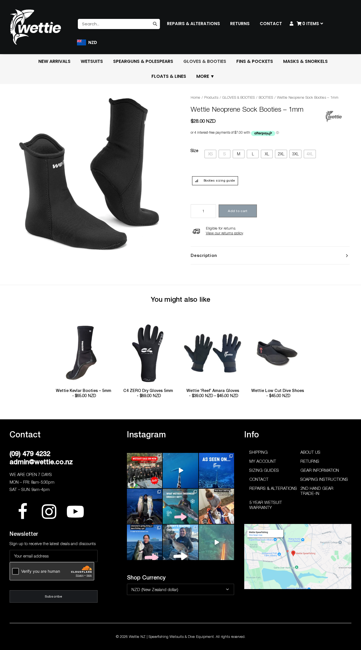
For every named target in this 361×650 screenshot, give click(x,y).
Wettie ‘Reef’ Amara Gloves (212, 393)
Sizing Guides (264, 470)
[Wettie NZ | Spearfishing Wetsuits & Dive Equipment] (35, 26)
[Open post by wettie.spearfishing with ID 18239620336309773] (216, 542)
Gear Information (319, 470)
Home (195, 97)
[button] (83, 354)
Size (194, 150)
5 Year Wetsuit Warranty (265, 505)
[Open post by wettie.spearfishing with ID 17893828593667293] (180, 470)
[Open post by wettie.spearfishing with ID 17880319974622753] (144, 470)
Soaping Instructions (324, 479)
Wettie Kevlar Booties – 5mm (83, 393)
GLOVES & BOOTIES (238, 97)
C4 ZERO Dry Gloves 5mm (148, 393)
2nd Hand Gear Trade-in (316, 491)
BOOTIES (266, 97)
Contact (258, 479)
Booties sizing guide (219, 180)
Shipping (258, 452)
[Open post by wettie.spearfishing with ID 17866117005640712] (144, 506)
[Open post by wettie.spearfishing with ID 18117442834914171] (144, 542)
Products (211, 97)
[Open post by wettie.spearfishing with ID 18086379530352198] (180, 542)
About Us (310, 452)
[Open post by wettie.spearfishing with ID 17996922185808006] (216, 470)
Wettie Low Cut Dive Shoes (277, 393)
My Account (262, 461)
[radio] (210, 154)
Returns (309, 461)
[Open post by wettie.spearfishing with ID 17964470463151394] (180, 506)
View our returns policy (224, 233)
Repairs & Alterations (273, 488)
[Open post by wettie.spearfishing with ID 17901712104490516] (216, 506)
